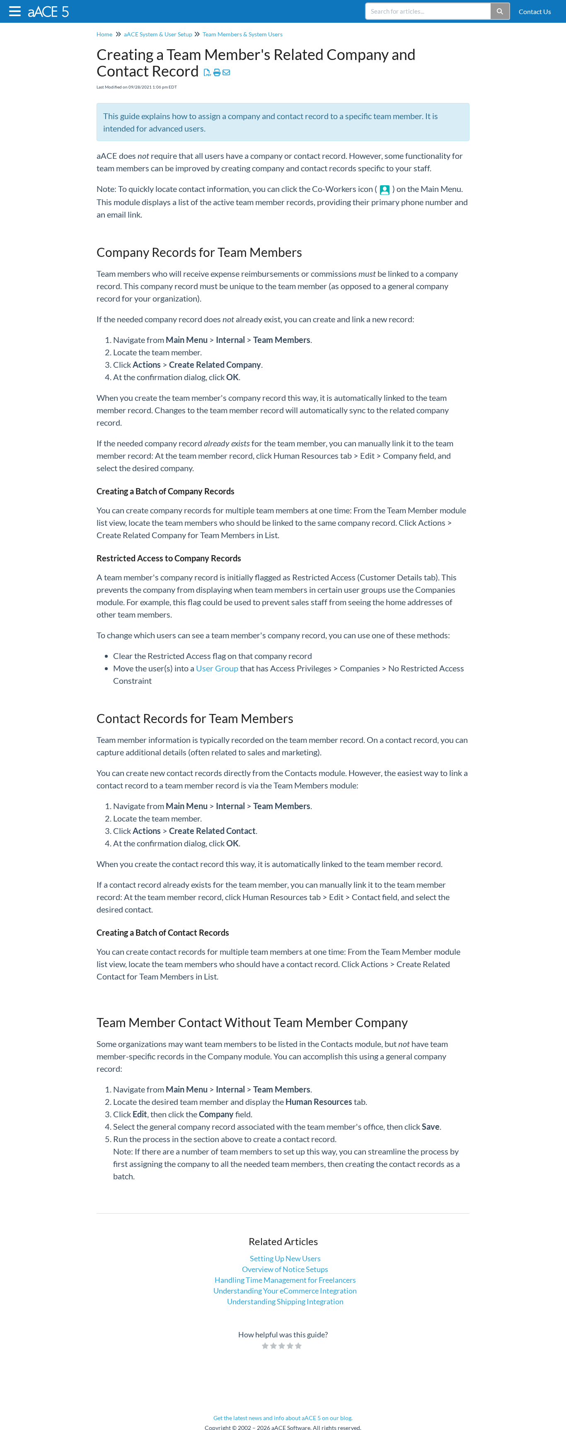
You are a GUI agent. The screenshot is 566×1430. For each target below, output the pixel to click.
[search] (428, 11)
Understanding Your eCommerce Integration (285, 1290)
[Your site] (52, 7)
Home (104, 34)
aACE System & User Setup (158, 34)
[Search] (500, 11)
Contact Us (535, 11)
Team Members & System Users (243, 34)
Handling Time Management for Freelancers (285, 1279)
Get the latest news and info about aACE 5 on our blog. (283, 1417)
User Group (217, 668)
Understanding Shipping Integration (285, 1301)
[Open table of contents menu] (16, 10)
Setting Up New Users (285, 1258)
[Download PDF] (208, 72)
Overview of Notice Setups (285, 1269)
